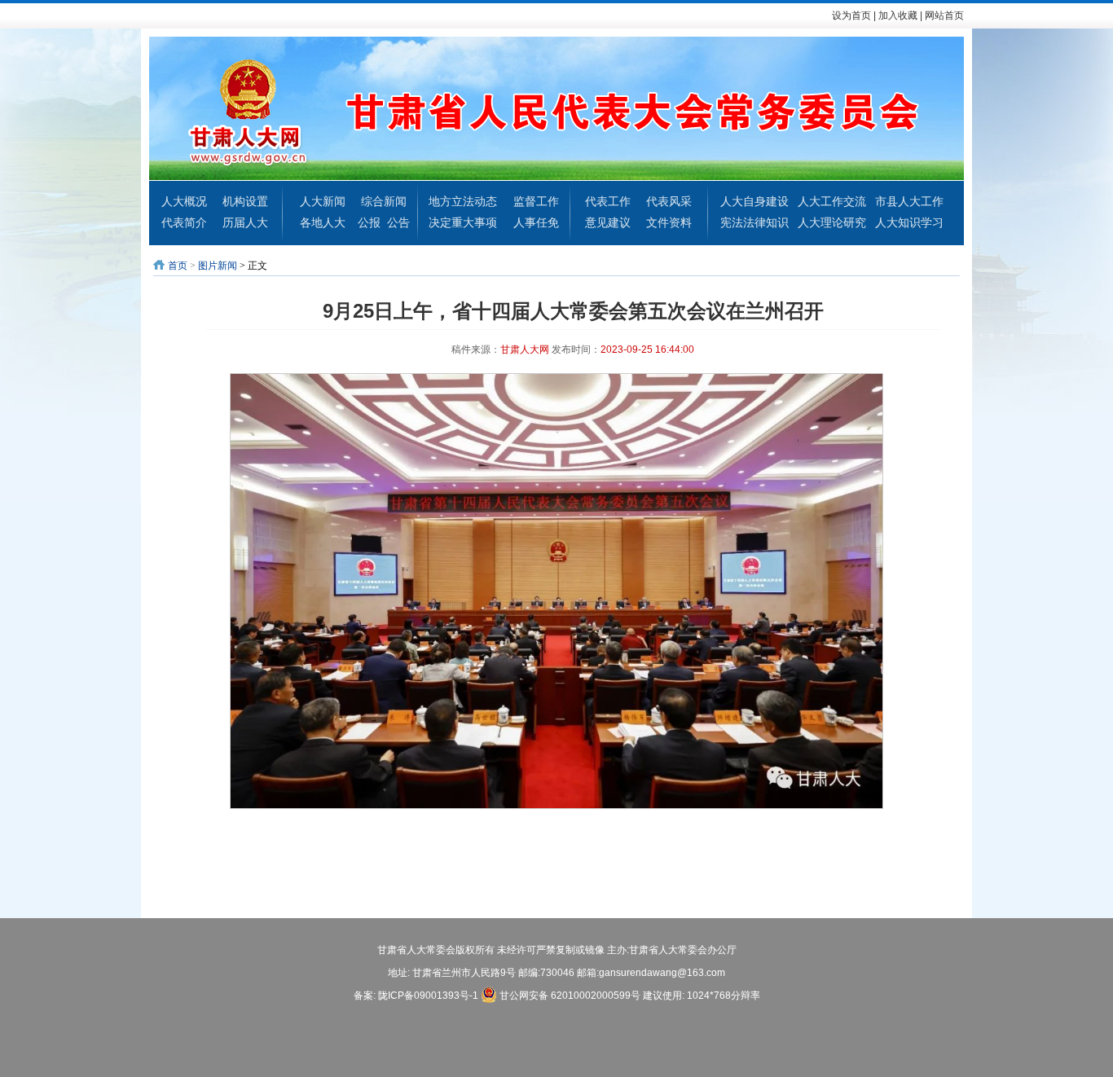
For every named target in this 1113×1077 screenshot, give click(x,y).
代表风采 (669, 201)
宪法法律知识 (754, 222)
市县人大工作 (909, 201)
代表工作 (608, 201)
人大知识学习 (909, 222)
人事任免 (536, 222)
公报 (369, 222)
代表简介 (184, 222)
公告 (398, 222)
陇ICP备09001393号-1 (428, 995)
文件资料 (669, 222)
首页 (177, 265)
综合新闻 (384, 201)
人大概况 (184, 201)
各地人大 (322, 222)
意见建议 (608, 222)
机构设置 (245, 201)
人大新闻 (322, 201)
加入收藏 (897, 15)
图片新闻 (217, 265)
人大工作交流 (832, 201)
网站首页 (944, 15)
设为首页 (851, 15)
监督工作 (536, 201)
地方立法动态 (463, 201)
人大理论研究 (832, 222)
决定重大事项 (463, 222)
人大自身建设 (754, 201)
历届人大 (245, 222)
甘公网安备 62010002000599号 (568, 995)
